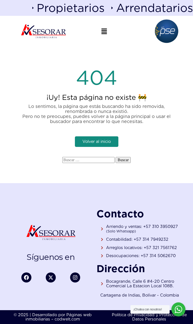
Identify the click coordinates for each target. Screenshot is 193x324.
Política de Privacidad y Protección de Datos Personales (149, 317)
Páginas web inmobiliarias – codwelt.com (58, 317)
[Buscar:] (88, 160)
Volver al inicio (96, 141)
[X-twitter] (51, 277)
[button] (104, 31)
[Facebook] (26, 277)
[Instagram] (75, 277)
